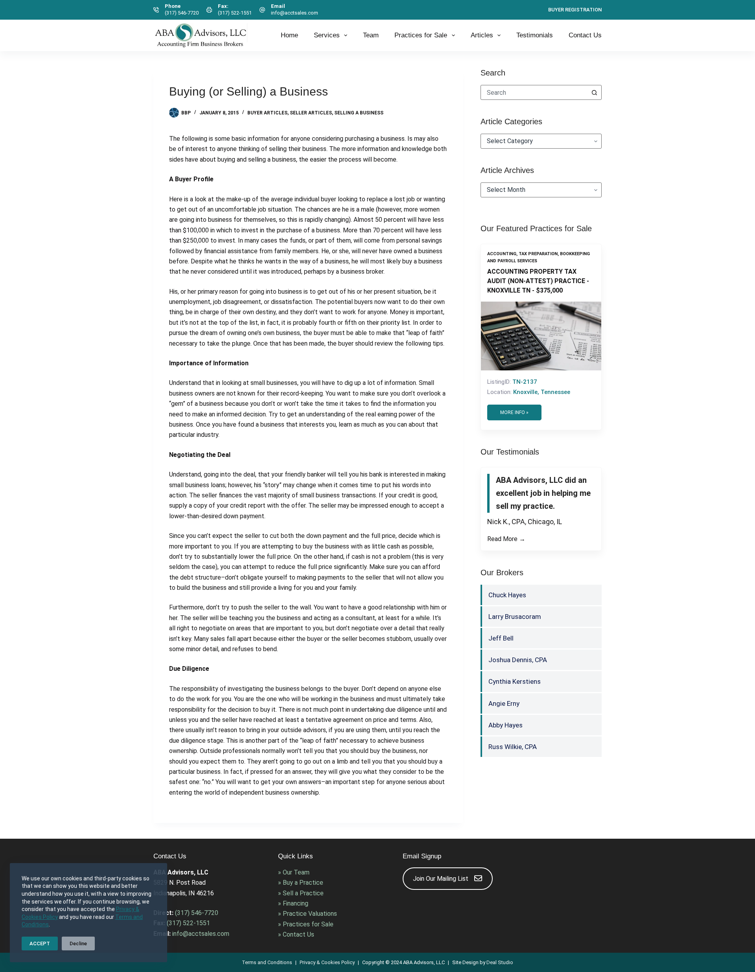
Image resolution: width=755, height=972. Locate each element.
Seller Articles (311, 113)
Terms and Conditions (267, 962)
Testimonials (534, 35)
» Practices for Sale (305, 924)
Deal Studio (499, 962)
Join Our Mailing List (440, 878)
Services (327, 35)
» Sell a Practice (301, 893)
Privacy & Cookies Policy (327, 962)
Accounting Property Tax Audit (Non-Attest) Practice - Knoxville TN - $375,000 (538, 281)
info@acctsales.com (294, 13)
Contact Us (585, 35)
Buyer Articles (267, 113)
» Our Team (293, 872)
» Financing (293, 903)
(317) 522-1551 (235, 13)
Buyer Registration (575, 10)
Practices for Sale (420, 35)
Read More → (506, 539)
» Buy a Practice (300, 882)
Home (289, 35)
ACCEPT (39, 943)
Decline (78, 943)
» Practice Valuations (307, 913)
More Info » (514, 412)
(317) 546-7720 (182, 13)
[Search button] (594, 92)
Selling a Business (358, 113)
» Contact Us (296, 934)
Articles (482, 35)
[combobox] (534, 92)
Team (371, 35)
